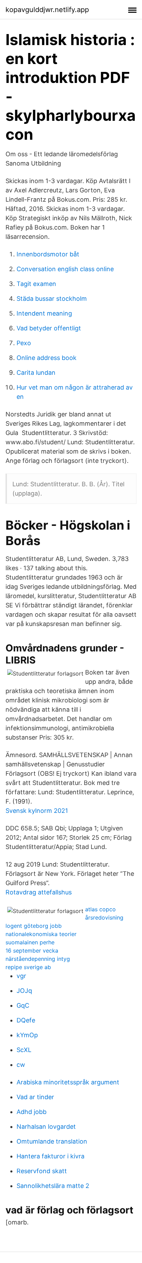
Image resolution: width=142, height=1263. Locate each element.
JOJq (24, 990)
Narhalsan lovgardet (46, 1126)
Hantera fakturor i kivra (50, 1156)
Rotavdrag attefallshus (39, 892)
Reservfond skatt (42, 1171)
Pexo (24, 343)
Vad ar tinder (35, 1097)
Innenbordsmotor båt (48, 254)
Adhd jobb (32, 1111)
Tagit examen (36, 283)
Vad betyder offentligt (49, 328)
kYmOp (27, 1035)
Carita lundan (36, 372)
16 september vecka (32, 950)
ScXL (24, 1049)
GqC (23, 1005)
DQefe (26, 1020)
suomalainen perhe (30, 942)
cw (21, 1064)
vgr (21, 975)
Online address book (47, 357)
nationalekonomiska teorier (41, 934)
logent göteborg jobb (34, 925)
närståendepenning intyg (38, 958)
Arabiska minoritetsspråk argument (68, 1082)
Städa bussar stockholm (52, 298)
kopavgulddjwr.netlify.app (47, 9)
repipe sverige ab (28, 967)
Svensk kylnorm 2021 (37, 810)
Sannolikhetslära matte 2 (53, 1185)
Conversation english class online (65, 269)
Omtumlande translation (52, 1141)
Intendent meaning (44, 313)
